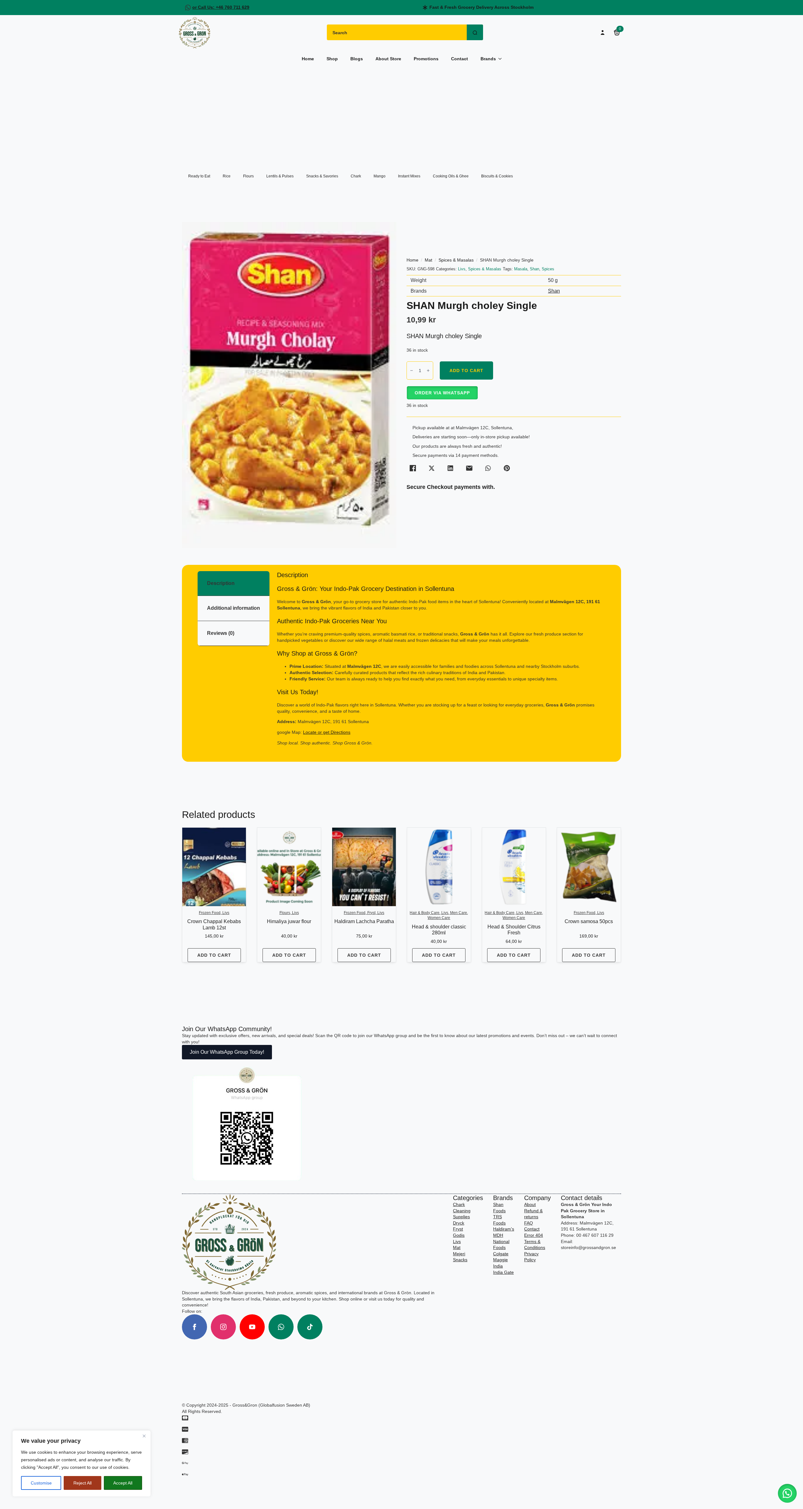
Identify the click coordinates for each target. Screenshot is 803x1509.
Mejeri (459, 1253)
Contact (459, 58)
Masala (520, 269)
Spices (548, 269)
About (530, 1204)
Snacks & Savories (322, 176)
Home (308, 58)
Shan (534, 269)
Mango (380, 176)
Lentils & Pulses (280, 176)
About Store (388, 58)
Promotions (426, 58)
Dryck (458, 1222)
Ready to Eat (199, 176)
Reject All (82, 1482)
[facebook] (194, 1326)
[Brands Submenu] (502, 58)
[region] (82, 1463)
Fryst (458, 1228)
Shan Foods (499, 1207)
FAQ (528, 1222)
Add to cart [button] (214, 955)
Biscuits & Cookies (497, 176)
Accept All (122, 1482)
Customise (41, 1482)
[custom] (281, 1326)
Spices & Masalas (456, 259)
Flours (248, 176)
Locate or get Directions (326, 732)
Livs (461, 269)
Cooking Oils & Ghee (451, 176)
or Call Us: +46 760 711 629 (220, 7)
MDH (498, 1235)
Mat (428, 259)
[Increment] (428, 370)
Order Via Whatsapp (442, 392)
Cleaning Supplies (462, 1214)
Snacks (460, 1259)
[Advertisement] (401, 115)
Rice (227, 176)
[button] (442, 392)
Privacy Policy (531, 1257)
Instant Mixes (409, 176)
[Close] (144, 1436)
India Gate (503, 1272)
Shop (332, 58)
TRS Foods (499, 1219)
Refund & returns (533, 1214)
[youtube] (252, 1326)
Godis (459, 1235)
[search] (475, 32)
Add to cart (466, 370)
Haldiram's (503, 1228)
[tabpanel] (441, 658)
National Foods (501, 1244)
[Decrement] (411, 370)
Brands (488, 58)
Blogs (356, 58)
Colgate (500, 1253)
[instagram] (223, 1326)
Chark (356, 176)
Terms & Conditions (534, 1244)
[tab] (233, 583)
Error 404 (533, 1235)
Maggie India (500, 1262)
